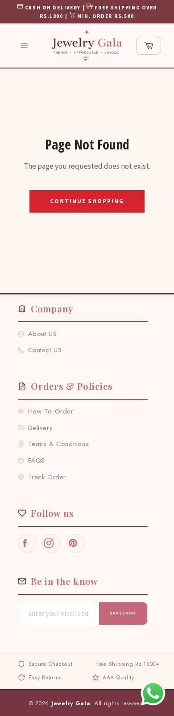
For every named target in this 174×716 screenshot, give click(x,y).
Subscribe (123, 612)
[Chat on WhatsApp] (153, 693)
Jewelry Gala (71, 703)
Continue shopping (87, 201)
